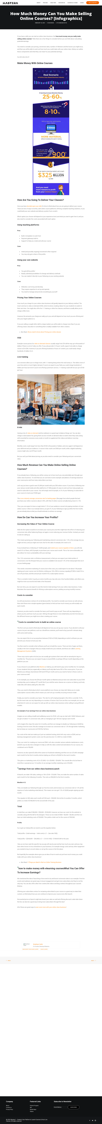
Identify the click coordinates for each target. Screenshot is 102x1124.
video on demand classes (42, 343)
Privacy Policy (9, 1109)
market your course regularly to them (62, 548)
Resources (62, 2)
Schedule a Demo (73, 2)
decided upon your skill (34, 206)
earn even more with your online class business (51, 907)
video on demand (32, 433)
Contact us (9, 1107)
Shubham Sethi (62, 23)
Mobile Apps (33, 1109)
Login (82, 2)
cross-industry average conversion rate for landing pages (38, 498)
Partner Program (34, 1105)
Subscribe (73, 1107)
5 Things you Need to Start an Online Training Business (44, 862)
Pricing (45, 2)
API (31, 1107)
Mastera (42, 667)
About (38, 2)
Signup (31, 1111)
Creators (53, 2)
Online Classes (44, 949)
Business (51, 23)
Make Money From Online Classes (30, 949)
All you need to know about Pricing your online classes (44, 332)
